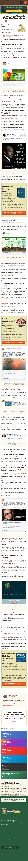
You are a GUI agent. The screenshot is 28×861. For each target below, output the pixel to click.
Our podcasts (4, 831)
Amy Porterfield (5, 225)
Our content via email (5, 829)
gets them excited (10, 570)
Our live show (4, 835)
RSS (2, 843)
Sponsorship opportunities (6, 841)
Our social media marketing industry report (9, 837)
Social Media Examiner (8, 2)
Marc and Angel (5, 303)
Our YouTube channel (5, 833)
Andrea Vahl (13, 392)
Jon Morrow (10, 427)
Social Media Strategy (10, 691)
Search (21, 2)
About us (3, 827)
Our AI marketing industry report (7, 839)
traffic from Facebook (9, 35)
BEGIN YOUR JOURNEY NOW (14, 11)
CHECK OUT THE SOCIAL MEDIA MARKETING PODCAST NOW (14, 684)
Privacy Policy (19, 822)
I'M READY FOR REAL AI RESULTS (13, 342)
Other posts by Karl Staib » (8, 705)
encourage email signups (9, 53)
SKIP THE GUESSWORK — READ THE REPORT (14, 213)
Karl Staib (12, 697)
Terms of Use (12, 822)
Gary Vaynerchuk (5, 575)
